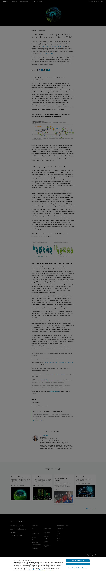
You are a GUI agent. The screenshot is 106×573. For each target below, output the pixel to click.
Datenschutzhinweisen (38, 569)
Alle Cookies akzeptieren (78, 560)
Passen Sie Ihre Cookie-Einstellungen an (77, 567)
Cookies (29, 569)
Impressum (51, 569)
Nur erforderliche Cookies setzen (78, 564)
